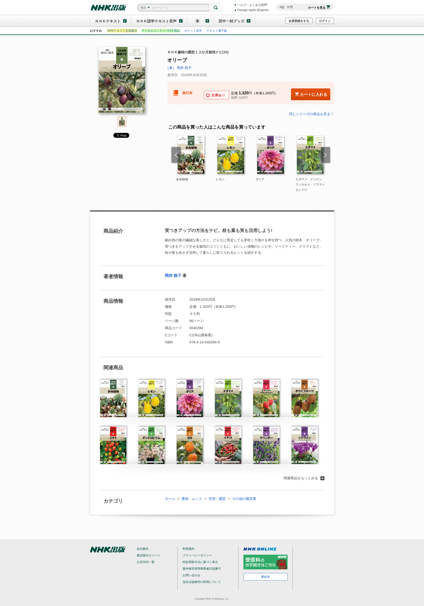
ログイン (325, 21)
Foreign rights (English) (253, 10)
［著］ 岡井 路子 (179, 68)
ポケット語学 (193, 30)
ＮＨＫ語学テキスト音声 (156, 21)
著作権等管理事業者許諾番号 (202, 568)
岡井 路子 (173, 275)
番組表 (265, 576)
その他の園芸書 (244, 499)
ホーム (170, 499)
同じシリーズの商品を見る (309, 114)
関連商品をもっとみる (301, 478)
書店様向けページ (148, 555)
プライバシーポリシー (197, 555)
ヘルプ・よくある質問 (252, 5)
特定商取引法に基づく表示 (200, 562)
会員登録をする (299, 21)
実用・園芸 (217, 499)
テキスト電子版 (216, 30)
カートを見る (317, 7)
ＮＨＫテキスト (108, 21)
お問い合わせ (191, 575)
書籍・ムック (192, 499)
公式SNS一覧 (146, 562)
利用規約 (188, 548)
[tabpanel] (122, 82)
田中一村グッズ (231, 21)
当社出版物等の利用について (202, 582)
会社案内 (142, 548)
